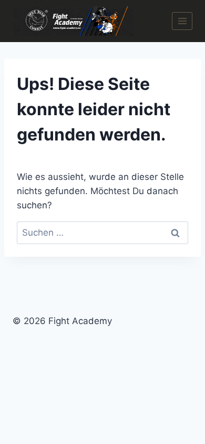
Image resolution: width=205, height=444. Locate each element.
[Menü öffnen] (182, 20)
